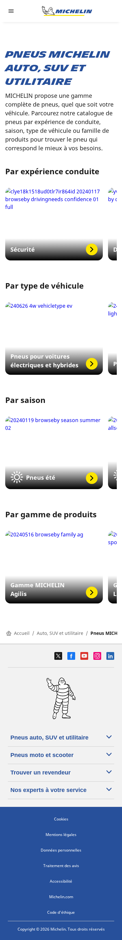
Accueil (22, 633)
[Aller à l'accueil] (67, 11)
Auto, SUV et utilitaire (60, 633)
